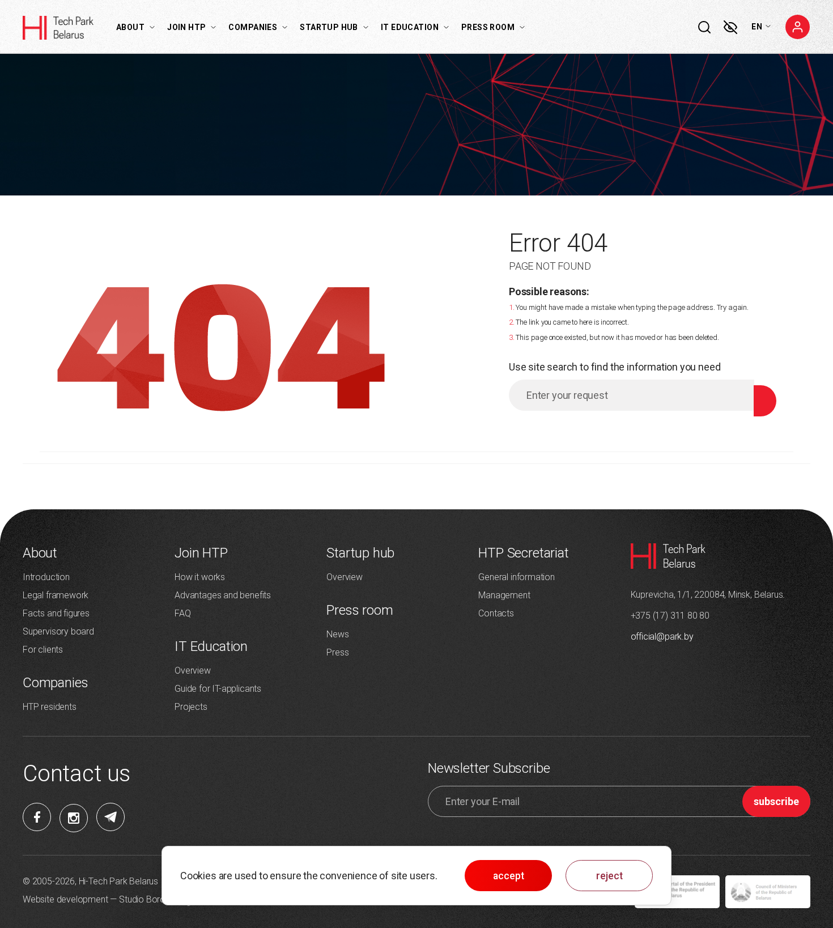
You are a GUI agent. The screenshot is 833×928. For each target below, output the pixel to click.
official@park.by (662, 636)
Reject (609, 876)
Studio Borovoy (149, 899)
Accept (508, 876)
